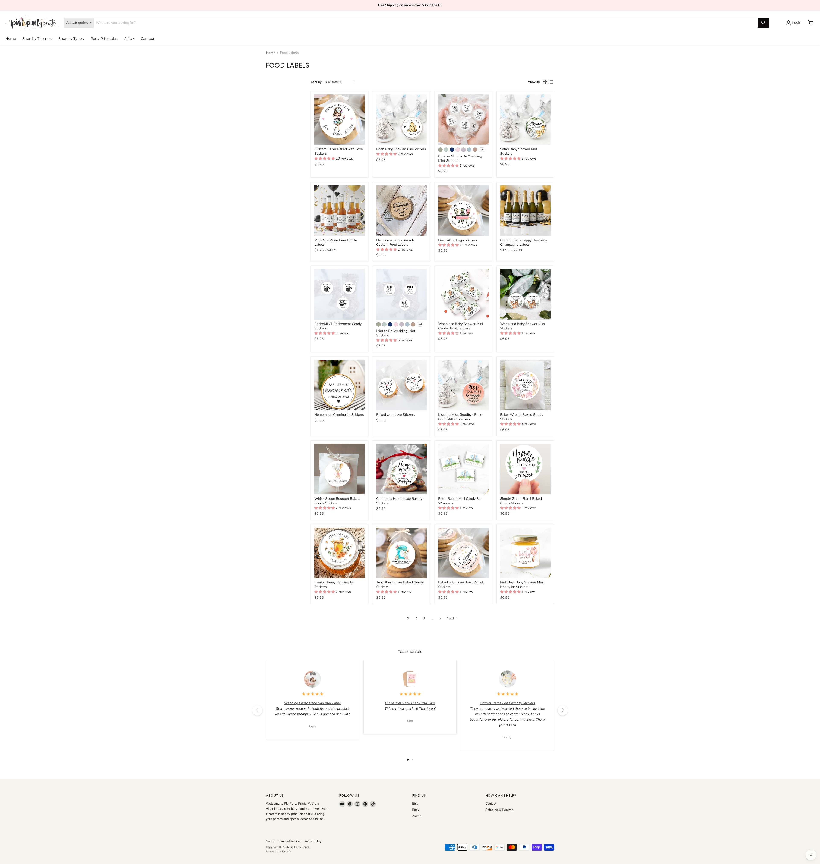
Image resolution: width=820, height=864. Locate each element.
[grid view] (545, 82)
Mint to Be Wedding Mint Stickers (395, 333)
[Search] (763, 23)
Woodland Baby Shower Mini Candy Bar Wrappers (460, 326)
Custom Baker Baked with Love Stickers (338, 151)
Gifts (128, 39)
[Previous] (257, 710)
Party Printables (104, 39)
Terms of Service (289, 841)
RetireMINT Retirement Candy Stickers (338, 326)
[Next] (563, 710)
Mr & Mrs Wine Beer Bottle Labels (335, 242)
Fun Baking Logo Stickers (457, 240)
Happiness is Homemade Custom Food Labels (395, 242)
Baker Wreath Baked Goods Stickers (521, 417)
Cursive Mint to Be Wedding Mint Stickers (460, 158)
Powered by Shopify (278, 852)
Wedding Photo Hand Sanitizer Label (312, 703)
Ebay (415, 810)
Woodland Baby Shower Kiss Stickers (522, 326)
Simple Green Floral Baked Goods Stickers (521, 500)
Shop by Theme (36, 39)
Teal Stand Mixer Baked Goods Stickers (400, 584)
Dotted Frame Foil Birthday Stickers (507, 703)
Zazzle (416, 816)
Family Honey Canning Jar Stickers (334, 584)
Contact (147, 39)
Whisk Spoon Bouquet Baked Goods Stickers (337, 500)
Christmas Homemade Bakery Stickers (399, 500)
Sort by (316, 82)
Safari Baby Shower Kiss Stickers (518, 151)
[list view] (551, 82)
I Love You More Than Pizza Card (410, 703)
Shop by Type (71, 39)
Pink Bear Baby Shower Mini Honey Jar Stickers (522, 584)
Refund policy (312, 841)
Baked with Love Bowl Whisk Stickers (461, 584)
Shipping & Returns (499, 810)
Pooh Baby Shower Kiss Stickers (401, 149)
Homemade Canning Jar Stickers (339, 414)
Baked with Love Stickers (395, 414)
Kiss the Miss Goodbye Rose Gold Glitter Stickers (460, 417)
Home (10, 39)
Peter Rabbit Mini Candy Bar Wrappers (460, 500)
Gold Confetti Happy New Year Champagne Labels (523, 242)
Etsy (415, 803)
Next (451, 618)
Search (270, 841)
